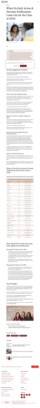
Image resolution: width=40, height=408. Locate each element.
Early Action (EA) (17, 73)
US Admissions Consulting (5, 373)
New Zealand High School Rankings (7, 389)
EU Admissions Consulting (5, 381)
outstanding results (27, 298)
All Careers (22, 381)
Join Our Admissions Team (25, 379)
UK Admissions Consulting (5, 374)
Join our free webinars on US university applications (16, 325)
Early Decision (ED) (9, 73)
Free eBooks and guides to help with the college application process (19, 327)
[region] (20, 64)
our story (15, 298)
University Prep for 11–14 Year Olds (7, 376)
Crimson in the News (24, 378)
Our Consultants (23, 373)
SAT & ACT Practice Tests (5, 394)
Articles (2, 392)
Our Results (23, 374)
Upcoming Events (24, 389)
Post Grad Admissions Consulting (7, 378)
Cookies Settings (16, 65)
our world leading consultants (11, 303)
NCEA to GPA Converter (5, 395)
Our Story (22, 376)
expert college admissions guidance (12, 296)
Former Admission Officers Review (7, 379)
